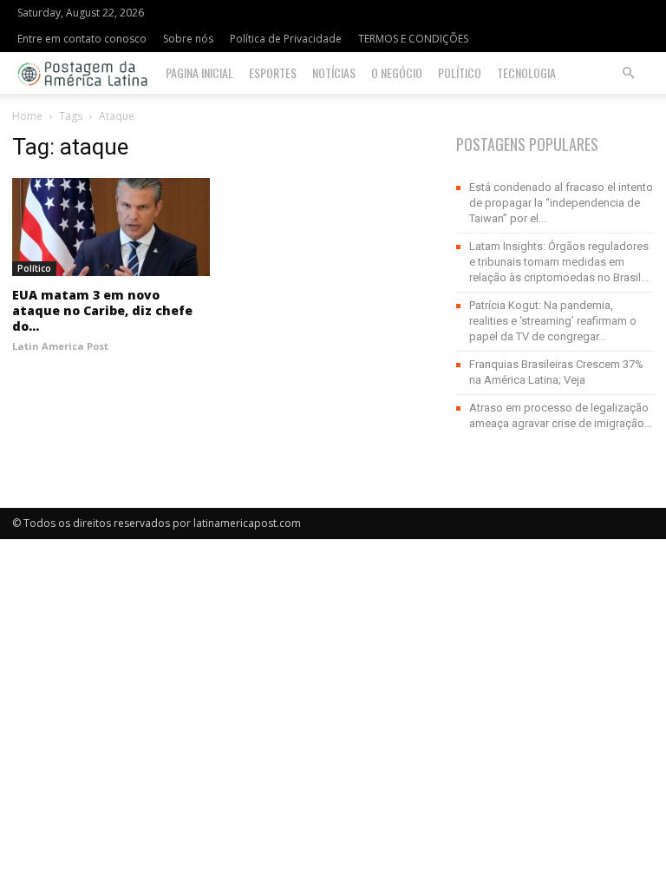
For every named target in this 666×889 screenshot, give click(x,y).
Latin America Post (60, 345)
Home (27, 116)
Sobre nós (188, 38)
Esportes (273, 72)
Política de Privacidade (286, 38)
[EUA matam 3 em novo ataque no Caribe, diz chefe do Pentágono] (111, 227)
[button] (628, 73)
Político (459, 72)
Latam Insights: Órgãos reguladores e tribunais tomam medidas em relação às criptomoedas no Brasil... (559, 262)
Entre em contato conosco (82, 38)
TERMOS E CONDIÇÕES (413, 38)
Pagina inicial (199, 72)
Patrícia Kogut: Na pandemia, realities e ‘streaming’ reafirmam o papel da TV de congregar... (553, 321)
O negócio (396, 72)
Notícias (334, 72)
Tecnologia (526, 72)
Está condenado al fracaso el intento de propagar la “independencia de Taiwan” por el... (561, 203)
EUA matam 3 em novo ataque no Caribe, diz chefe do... (102, 310)
